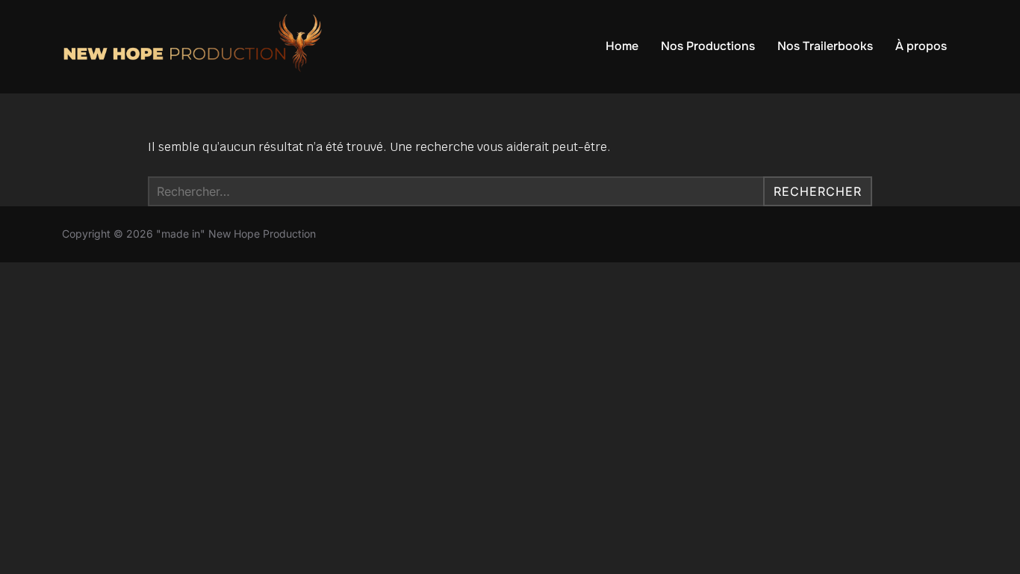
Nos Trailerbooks (825, 46)
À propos (921, 46)
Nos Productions (708, 46)
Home (622, 46)
